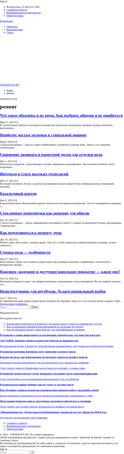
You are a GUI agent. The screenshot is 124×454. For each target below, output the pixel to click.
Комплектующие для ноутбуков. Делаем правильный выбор (53, 291)
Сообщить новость (16, 9)
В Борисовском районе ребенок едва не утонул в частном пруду (37, 384)
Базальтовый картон (18, 193)
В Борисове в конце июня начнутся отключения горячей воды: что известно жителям (50, 335)
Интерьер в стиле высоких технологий (34, 174)
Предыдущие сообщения (13, 304)
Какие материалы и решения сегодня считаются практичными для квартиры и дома (46, 395)
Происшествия (14, 29)
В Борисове (6, 21)
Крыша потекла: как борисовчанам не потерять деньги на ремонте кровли (44, 357)
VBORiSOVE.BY (9, 84)
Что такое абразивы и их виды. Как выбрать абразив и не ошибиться (61, 115)
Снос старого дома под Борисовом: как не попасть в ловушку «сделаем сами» (43, 368)
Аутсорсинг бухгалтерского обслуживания (23, 417)
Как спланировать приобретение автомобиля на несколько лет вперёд (44, 326)
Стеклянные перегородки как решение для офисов (44, 213)
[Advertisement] (62, 59)
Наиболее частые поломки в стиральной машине (43, 135)
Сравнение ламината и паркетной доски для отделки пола (51, 154)
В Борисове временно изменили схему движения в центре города (38, 351)
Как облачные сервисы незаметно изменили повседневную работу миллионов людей (49, 390)
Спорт (9, 32)
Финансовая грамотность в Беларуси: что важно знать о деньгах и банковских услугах (54, 323)
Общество (12, 26)
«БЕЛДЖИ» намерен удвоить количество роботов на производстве (39, 340)
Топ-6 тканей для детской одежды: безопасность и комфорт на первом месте (42, 406)
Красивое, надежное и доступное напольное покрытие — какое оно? (60, 272)
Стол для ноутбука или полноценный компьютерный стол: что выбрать (39, 379)
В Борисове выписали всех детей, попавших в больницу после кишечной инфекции (48, 373)
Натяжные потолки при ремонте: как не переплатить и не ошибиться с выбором (44, 362)
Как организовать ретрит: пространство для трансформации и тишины (45, 329)
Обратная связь (14, 15)
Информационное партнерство (23, 12)
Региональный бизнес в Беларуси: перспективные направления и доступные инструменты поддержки (56, 346)
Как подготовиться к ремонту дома (31, 233)
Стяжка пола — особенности (25, 252)
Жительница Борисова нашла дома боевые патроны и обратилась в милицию (45, 401)
